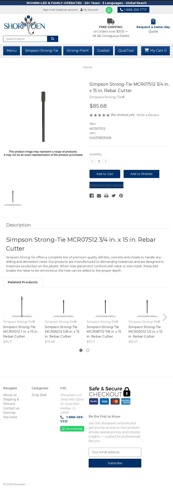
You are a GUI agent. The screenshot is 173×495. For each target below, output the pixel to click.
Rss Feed (10, 417)
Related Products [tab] (23, 282)
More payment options (106, 185)
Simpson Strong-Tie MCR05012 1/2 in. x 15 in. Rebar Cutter (145, 331)
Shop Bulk (39, 395)
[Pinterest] (121, 196)
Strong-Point (78, 51)
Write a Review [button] (148, 115)
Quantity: (95, 154)
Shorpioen (19, 484)
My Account (90, 9)
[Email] (99, 196)
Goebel (103, 51)
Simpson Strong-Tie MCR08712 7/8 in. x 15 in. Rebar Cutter (104, 331)
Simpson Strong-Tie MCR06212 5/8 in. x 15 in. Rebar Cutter (62, 331)
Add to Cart (22, 307)
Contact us (11, 408)
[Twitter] (114, 196)
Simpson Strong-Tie (41, 51)
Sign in (47, 9)
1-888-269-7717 (135, 10)
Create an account (66, 9)
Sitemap (9, 413)
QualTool (126, 51)
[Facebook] (91, 196)
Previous (4, 317)
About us (9, 395)
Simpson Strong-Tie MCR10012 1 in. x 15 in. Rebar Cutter (20, 331)
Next (164, 317)
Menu (12, 51)
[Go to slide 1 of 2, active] (80, 350)
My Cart (157, 51)
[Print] (106, 196)
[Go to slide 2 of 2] (87, 350)
